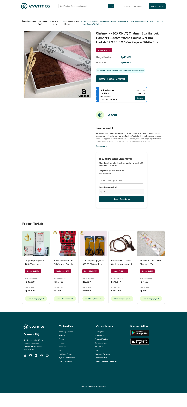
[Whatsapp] (47, 355)
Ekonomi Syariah (101, 339)
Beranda (25, 21)
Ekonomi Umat (100, 335)
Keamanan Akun (101, 357)
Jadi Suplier (99, 331)
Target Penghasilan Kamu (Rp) (111, 170)
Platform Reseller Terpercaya (106, 361)
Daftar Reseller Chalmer (112, 78)
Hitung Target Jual (121, 199)
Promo (61, 339)
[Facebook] (30, 355)
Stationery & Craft (43, 22)
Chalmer (112, 114)
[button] (120, 70)
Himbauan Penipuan (102, 354)
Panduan (62, 346)
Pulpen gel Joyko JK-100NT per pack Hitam (35, 264)
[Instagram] (25, 355)
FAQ (96, 350)
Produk (33, 21)
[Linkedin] (36, 355)
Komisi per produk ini (108, 187)
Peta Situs (99, 346)
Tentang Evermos (66, 331)
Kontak (62, 335)
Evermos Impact (65, 361)
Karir (61, 350)
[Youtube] (42, 355)
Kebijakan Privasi (65, 354)
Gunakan (140, 98)
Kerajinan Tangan (55, 22)
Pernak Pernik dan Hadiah (71, 22)
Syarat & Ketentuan (67, 357)
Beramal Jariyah (101, 343)
